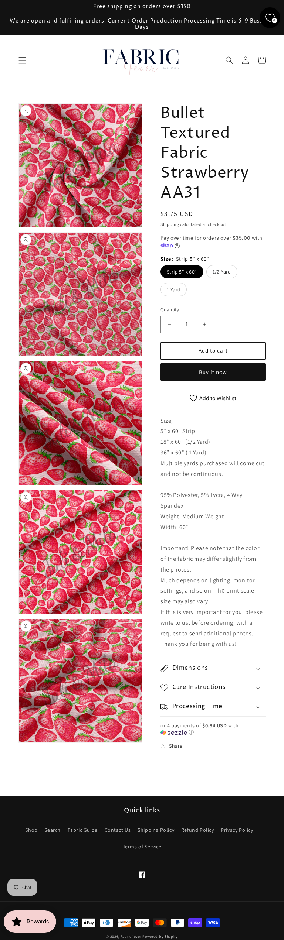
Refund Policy (197, 830)
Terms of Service (142, 846)
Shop (31, 830)
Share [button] (176, 745)
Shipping (169, 224)
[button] (22, 60)
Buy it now (213, 371)
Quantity (169, 309)
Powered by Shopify (160, 936)
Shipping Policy (156, 830)
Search (52, 830)
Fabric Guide (83, 830)
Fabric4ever (131, 936)
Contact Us (118, 830)
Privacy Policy (237, 830)
